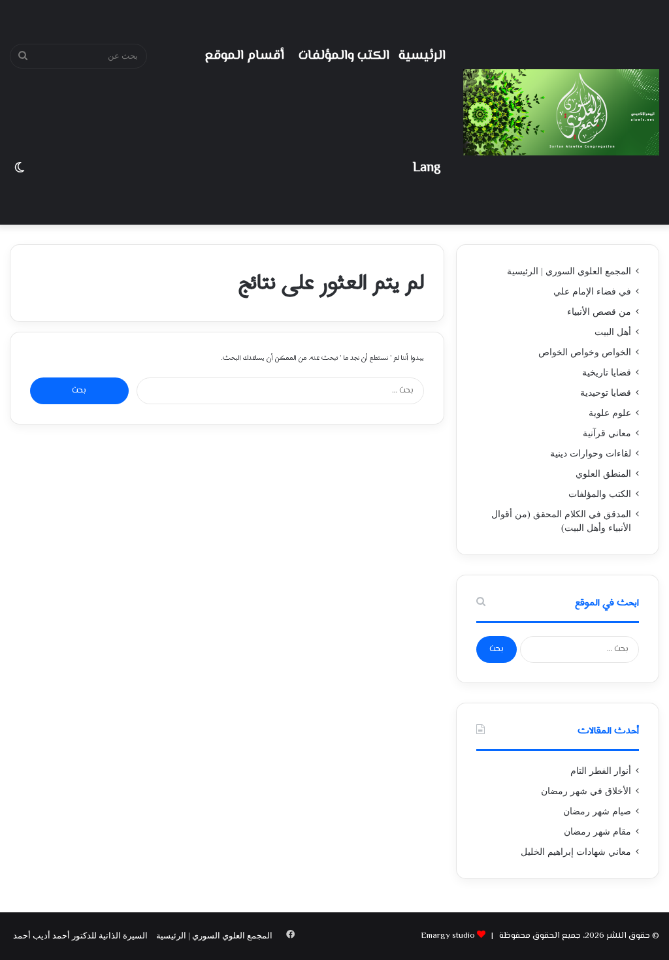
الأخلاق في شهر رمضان (586, 791)
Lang (426, 168)
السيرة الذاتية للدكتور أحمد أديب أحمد (80, 935)
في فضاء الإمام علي (592, 291)
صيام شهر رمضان (597, 811)
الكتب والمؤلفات (344, 56)
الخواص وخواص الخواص (584, 352)
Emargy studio (448, 935)
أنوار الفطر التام (600, 771)
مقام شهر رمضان (597, 832)
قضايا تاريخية (606, 372)
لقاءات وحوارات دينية (590, 453)
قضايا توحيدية (605, 393)
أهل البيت (613, 332)
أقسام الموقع (244, 56)
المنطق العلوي (603, 474)
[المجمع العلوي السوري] (561, 112)
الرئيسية (422, 56)
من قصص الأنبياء (599, 312)
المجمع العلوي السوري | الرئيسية (569, 271)
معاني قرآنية (607, 433)
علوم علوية (610, 413)
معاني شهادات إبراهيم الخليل (576, 852)
